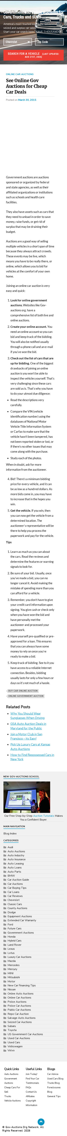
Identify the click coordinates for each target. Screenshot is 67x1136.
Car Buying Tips (17, 888)
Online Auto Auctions (21, 994)
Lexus (11, 949)
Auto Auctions (16, 851)
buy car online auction (23, 691)
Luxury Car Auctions (19, 957)
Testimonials (32, 1083)
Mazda (12, 961)
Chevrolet (14, 900)
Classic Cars (15, 904)
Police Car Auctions (19, 1006)
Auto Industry (16, 855)
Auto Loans (15, 867)
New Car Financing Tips (22, 985)
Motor (11, 981)
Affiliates (30, 1096)
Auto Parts (14, 872)
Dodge (12, 912)
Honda (11, 937)
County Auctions (17, 908)
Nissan (12, 989)
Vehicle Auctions (12, 1100)
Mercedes (14, 965)
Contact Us (31, 1091)
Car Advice (52, 1074)
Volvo (11, 1050)
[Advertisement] (33, 139)
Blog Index (9, 833)
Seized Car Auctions (20, 1022)
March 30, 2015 (27, 100)
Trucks (7, 1096)
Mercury (12, 969)
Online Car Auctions (20, 74)
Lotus (11, 953)
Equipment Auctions (20, 916)
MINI (10, 973)
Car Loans (13, 892)
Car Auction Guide (18, 880)
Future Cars (14, 928)
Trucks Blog (53, 1083)
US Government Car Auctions (25, 1034)
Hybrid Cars (14, 941)
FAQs (28, 1087)
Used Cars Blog (55, 1078)
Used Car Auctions (19, 1038)
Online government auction (25, 696)
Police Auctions (17, 1002)
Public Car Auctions (19, 1010)
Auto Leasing (16, 863)
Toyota (12, 1030)
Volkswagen (15, 1046)
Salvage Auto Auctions (22, 1018)
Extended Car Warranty (22, 920)
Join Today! (31, 1074)
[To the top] (41, 1121)
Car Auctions (15, 884)
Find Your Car (32, 1078)
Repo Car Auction (18, 1014)
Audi (10, 847)
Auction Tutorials (43, 816)
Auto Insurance (17, 859)
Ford (10, 924)
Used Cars (14, 1042)
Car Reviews (15, 896)
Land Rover (14, 945)
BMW (11, 876)
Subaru (12, 1026)
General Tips (54, 1096)
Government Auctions (21, 933)
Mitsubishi (14, 977)
